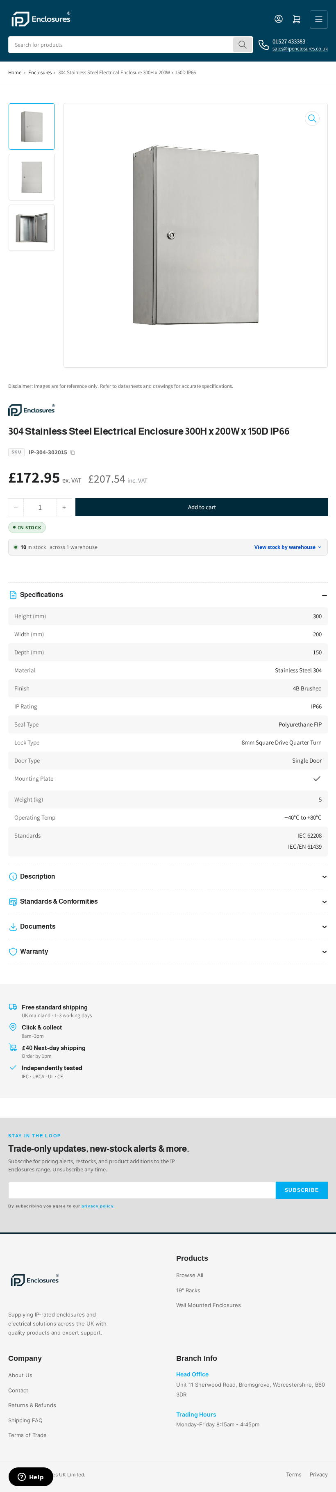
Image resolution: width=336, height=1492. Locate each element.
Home (14, 72)
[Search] (243, 45)
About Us (20, 1375)
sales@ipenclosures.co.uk (300, 48)
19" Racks (188, 1290)
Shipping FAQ (25, 1420)
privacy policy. (98, 1206)
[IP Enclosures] (65, 410)
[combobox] (130, 44)
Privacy (319, 1474)
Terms (294, 1474)
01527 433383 (288, 41)
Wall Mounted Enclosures (208, 1305)
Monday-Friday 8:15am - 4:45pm (217, 1424)
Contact (18, 1390)
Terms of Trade (27, 1435)
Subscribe (302, 1190)
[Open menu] (319, 19)
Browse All (189, 1275)
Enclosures (40, 72)
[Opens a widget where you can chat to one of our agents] (30, 1477)
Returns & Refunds (32, 1405)
